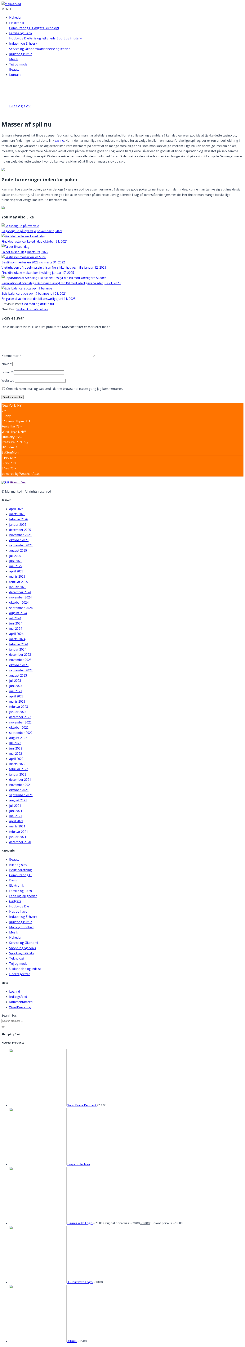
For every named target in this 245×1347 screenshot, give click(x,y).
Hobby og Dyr (19, 38)
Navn (7, 364)
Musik (13, 59)
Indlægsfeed (18, 997)
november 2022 (20, 722)
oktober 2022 (19, 727)
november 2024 (20, 597)
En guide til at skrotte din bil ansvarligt (29, 299)
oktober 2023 (19, 665)
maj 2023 (15, 691)
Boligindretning (20, 870)
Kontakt (15, 75)
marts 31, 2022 (54, 262)
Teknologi (51, 28)
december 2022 (20, 717)
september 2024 (21, 608)
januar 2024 (17, 649)
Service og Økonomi (23, 49)
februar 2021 (18, 832)
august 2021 (18, 800)
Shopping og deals (22, 948)
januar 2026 (17, 524)
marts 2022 (17, 764)
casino (59, 140)
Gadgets (38, 28)
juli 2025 (15, 556)
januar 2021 (17, 837)
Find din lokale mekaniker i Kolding (26, 273)
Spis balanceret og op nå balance (25, 293)
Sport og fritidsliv (69, 38)
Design (14, 880)
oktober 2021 (19, 790)
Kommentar (11, 356)
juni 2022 (15, 748)
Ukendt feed (18, 482)
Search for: (9, 1015)
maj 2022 (15, 753)
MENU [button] (6, 9)
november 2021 (20, 785)
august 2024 (18, 613)
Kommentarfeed (21, 1002)
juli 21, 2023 (112, 283)
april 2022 (16, 759)
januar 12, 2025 (95, 267)
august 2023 (18, 675)
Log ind (14, 991)
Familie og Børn (20, 33)
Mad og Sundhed (21, 927)
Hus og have (18, 911)
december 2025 (20, 530)
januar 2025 (17, 587)
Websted (8, 380)
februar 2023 (18, 707)
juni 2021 (15, 811)
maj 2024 (15, 628)
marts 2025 (17, 576)
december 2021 (20, 779)
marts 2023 (17, 701)
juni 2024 (15, 623)
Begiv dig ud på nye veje (19, 231)
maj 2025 (15, 566)
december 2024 (20, 592)
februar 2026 (18, 519)
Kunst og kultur (20, 54)
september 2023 (21, 670)
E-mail (7, 372)
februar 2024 (18, 644)
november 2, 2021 (49, 231)
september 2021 (21, 795)
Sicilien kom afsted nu (32, 309)
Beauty (14, 69)
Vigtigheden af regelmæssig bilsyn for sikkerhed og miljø (42, 267)
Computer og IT (20, 28)
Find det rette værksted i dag (22, 241)
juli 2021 (15, 805)
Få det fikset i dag (14, 252)
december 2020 (20, 842)
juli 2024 (15, 618)
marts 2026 (17, 514)
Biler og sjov (19, 106)
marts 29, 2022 (37, 252)
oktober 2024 (19, 602)
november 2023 (20, 660)
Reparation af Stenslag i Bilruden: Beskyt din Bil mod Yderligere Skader (52, 283)
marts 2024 (17, 639)
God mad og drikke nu (38, 304)
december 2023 (20, 654)
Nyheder (15, 17)
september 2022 (21, 733)
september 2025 (21, 545)
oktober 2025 (19, 540)
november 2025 (20, 535)
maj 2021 (15, 816)
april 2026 (16, 509)
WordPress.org (20, 1007)
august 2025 (18, 550)
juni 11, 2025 (67, 299)
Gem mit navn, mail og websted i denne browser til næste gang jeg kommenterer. (64, 389)
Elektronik (16, 23)
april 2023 (16, 696)
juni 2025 (15, 561)
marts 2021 (17, 826)
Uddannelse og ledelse (54, 49)
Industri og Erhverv (23, 43)
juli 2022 (15, 743)
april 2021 (16, 821)
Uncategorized (19, 974)
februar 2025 (18, 582)
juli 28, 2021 (58, 293)
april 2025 (16, 571)
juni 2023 (15, 686)
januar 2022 (17, 774)
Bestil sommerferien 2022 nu (22, 262)
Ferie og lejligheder (43, 38)
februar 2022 (18, 769)
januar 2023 (17, 712)
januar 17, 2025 (63, 273)
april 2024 (16, 634)
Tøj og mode (18, 64)
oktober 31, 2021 (55, 241)
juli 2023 (15, 680)
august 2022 (18, 738)
